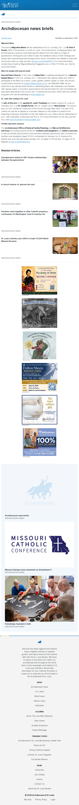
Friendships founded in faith (18, 624)
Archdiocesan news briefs (17, 515)
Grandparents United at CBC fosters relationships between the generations (24, 158)
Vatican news (39, 701)
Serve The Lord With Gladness (39, 716)
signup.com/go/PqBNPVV (42, 61)
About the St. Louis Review (39, 789)
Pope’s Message (39, 730)
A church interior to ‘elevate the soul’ (18, 184)
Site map (27, 799)
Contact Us (39, 784)
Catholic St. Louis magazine (39, 755)
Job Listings (39, 774)
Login (53, 799)
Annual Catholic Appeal (39, 750)
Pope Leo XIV (39, 745)
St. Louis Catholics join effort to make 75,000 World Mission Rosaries (24, 239)
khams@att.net (37, 94)
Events (39, 779)
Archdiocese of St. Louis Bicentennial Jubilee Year (39, 741)
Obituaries (39, 705)
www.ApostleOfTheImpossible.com (24, 120)
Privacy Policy (41, 799)
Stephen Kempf (6, 38)
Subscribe (39, 770)
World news (39, 696)
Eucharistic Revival (39, 759)
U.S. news (39, 691)
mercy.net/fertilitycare (20, 142)
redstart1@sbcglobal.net (34, 83)
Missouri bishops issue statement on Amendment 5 (28, 570)
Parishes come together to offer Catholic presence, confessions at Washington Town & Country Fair (24, 212)
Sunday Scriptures (40, 725)
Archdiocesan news (11, 22)
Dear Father (39, 721)
